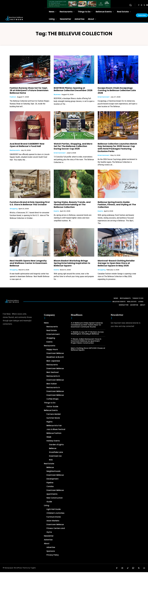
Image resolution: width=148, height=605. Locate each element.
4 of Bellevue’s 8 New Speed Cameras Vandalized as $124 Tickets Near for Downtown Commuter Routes (87, 325)
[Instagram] (141, 5)
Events (56, 211)
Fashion (13, 97)
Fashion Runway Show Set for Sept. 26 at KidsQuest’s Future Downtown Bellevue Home (29, 90)
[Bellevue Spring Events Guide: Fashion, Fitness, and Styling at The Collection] (118, 184)
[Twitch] (133, 568)
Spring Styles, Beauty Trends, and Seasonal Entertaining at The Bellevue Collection (72, 204)
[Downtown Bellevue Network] (22, 18)
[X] (144, 5)
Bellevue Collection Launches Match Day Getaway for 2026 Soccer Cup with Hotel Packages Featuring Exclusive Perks (117, 147)
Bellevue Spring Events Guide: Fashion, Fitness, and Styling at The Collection (117, 204)
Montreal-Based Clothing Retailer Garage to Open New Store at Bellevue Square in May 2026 (116, 263)
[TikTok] (128, 568)
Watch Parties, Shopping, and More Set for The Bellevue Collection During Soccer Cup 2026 (73, 146)
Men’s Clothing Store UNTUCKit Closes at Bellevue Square (88, 349)
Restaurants (15, 150)
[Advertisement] (69, 588)
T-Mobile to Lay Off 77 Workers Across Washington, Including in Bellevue (87, 333)
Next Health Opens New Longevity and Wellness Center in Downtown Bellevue (28, 263)
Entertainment (103, 97)
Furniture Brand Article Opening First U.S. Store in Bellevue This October (30, 203)
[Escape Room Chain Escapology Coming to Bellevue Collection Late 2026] (118, 69)
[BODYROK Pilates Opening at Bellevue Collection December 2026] (74, 69)
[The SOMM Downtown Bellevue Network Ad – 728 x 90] (79, 4)
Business (57, 94)
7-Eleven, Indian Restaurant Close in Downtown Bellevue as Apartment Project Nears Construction (86, 341)
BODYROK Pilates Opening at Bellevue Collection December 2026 (73, 89)
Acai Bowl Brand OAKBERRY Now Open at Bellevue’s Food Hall (27, 145)
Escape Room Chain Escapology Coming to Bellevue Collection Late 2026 (117, 90)
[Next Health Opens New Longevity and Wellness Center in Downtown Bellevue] (30, 242)
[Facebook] (138, 5)
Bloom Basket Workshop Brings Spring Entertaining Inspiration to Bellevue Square (72, 263)
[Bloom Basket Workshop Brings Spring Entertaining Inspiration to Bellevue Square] (74, 242)
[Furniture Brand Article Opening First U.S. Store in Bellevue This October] (30, 184)
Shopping (14, 209)
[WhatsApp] (144, 568)
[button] (130, 5)
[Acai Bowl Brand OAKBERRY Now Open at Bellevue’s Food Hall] (30, 125)
